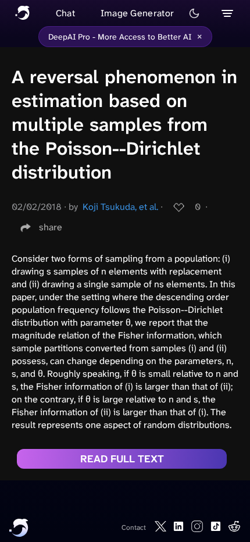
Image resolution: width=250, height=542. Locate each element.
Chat (65, 13)
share (50, 227)
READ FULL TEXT (122, 459)
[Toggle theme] (194, 13)
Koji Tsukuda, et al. (120, 207)
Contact (134, 527)
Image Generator (137, 13)
